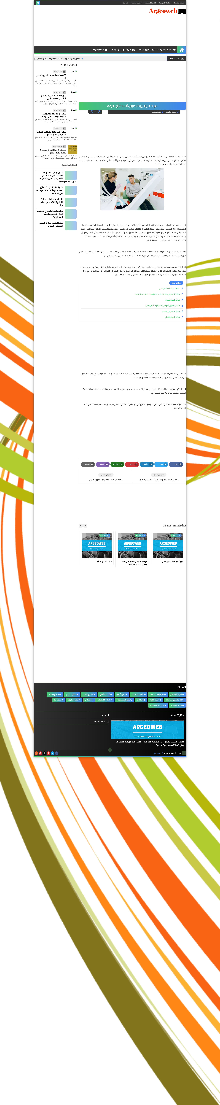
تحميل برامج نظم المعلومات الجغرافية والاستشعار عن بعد (54, 115)
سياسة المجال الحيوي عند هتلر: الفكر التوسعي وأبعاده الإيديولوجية (50, 214)
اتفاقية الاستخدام (150, 2)
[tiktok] (44, 753)
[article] (106, 477)
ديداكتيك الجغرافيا (157, 705)
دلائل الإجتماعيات (123, 699)
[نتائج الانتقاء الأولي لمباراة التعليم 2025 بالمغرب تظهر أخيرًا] (71, 202)
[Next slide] (81, 526)
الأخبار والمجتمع (144, 49)
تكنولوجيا (57, 699)
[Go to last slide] (85, 526)
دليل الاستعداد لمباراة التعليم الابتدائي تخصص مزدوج (53, 97)
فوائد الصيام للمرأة (172, 300)
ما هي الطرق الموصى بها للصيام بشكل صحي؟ (162, 305)
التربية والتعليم (165, 49)
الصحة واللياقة (98, 49)
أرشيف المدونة (136, 2)
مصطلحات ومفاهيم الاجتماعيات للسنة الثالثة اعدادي (53, 151)
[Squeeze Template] (184, 753)
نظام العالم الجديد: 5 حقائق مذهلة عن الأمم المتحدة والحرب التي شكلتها (49, 190)
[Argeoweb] (167, 11)
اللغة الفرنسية (176, 705)
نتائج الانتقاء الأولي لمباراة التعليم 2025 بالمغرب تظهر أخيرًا (51, 202)
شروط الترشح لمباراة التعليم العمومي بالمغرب (51, 224)
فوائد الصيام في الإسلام (171, 311)
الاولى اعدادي (71, 694)
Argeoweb (157, 753)
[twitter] (52, 753)
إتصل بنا (125, 2)
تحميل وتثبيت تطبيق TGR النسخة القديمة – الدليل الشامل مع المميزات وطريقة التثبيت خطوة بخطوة (82, 58)
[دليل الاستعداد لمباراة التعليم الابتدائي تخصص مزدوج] (72, 95)
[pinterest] (40, 753)
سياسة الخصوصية (165, 2)
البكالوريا (140, 699)
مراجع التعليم (54, 694)
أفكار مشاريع (105, 694)
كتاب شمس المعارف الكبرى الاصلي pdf (51, 76)
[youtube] (48, 753)
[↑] (110, 750)
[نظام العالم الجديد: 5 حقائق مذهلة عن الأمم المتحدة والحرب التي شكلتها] (71, 190)
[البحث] (38, 3)
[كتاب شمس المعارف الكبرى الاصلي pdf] (72, 74)
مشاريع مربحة (88, 694)
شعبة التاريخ (154, 699)
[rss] (36, 753)
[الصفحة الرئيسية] (181, 49)
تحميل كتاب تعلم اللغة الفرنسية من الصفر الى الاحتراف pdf (51, 133)
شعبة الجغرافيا (137, 694)
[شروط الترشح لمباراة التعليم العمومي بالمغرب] (71, 225)
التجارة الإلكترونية (103, 699)
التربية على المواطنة (174, 699)
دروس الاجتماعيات (157, 694)
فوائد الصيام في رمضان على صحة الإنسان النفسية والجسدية (157, 294)
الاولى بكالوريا (73, 699)
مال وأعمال (127, 49)
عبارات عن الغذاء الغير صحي (169, 288)
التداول (88, 699)
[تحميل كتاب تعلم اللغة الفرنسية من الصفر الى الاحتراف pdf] (72, 131)
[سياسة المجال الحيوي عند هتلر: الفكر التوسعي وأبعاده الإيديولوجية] (71, 214)
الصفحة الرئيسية (179, 2)
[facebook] (56, 753)
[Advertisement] (80, 26)
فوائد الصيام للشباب (172, 317)
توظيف (113, 49)
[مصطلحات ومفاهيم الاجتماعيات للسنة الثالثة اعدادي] (72, 149)
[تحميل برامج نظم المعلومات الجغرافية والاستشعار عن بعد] (72, 113)
